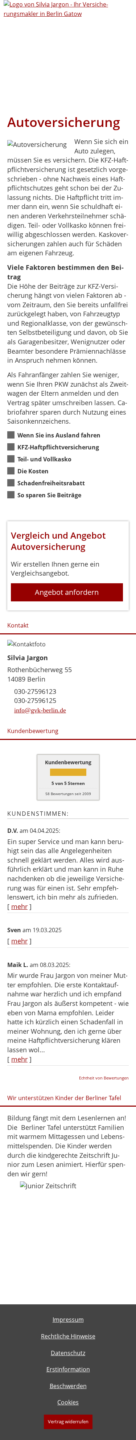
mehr (19, 906)
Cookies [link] (68, 1402)
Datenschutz (68, 1353)
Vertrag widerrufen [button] (68, 1421)
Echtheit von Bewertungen (104, 1078)
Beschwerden (68, 1386)
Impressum (68, 1320)
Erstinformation (68, 1369)
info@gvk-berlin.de (40, 710)
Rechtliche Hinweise (68, 1336)
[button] (59, 435)
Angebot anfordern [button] (67, 592)
